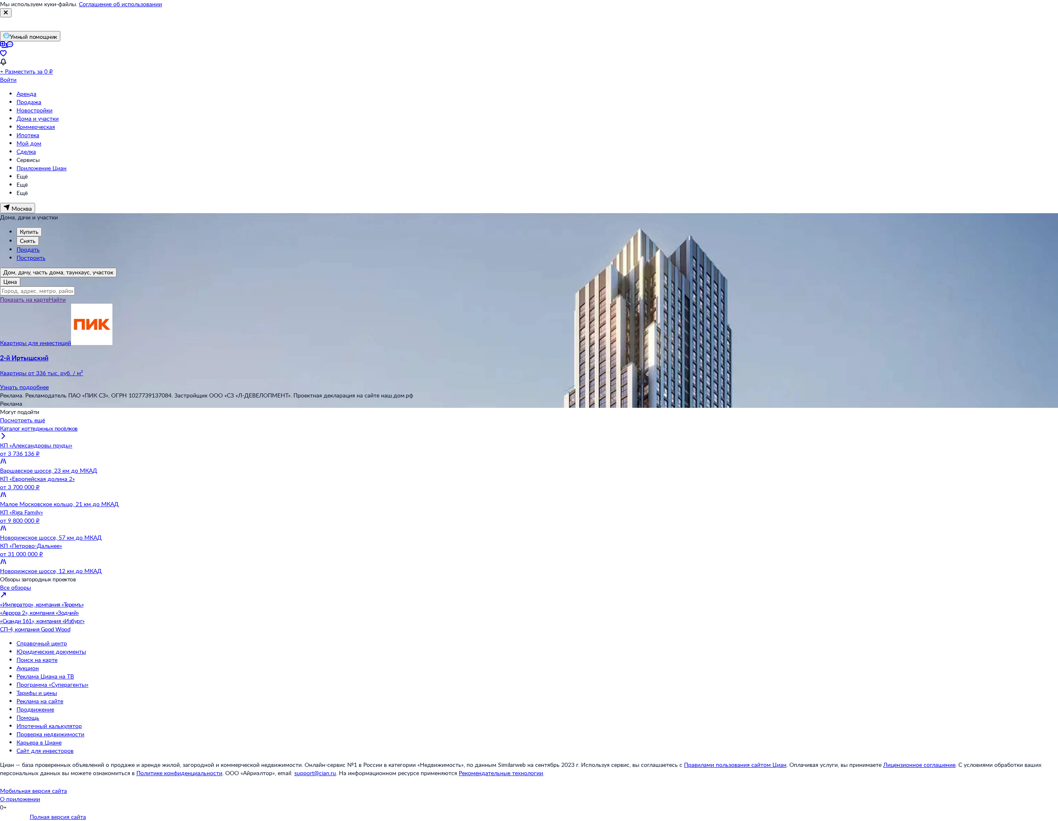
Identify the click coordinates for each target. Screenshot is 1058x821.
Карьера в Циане (39, 742)
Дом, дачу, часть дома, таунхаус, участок (58, 272)
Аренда (26, 94)
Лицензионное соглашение (919, 765)
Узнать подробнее (24, 387)
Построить (31, 258)
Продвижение (35, 709)
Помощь (28, 717)
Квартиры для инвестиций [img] (35, 343)
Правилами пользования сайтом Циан (735, 765)
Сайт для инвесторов (45, 750)
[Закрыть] (6, 12)
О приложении (20, 799)
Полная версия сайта (58, 817)
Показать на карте (24, 299)
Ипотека (28, 135)
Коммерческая (36, 127)
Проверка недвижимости (50, 734)
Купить (29, 232)
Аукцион (28, 668)
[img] (91, 343)
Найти (57, 299)
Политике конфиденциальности (179, 773)
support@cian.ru (315, 773)
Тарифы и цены (37, 693)
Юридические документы (51, 651)
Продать (28, 249)
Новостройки (34, 110)
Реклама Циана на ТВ (45, 676)
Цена (10, 282)
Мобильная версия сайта (33, 791)
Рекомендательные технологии (501, 773)
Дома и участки (38, 118)
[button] (529, 365)
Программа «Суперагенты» (52, 684)
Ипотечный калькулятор (49, 726)
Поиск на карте (37, 660)
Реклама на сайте (40, 701)
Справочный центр (42, 643)
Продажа (29, 102)
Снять (28, 241)
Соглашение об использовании (120, 4)
